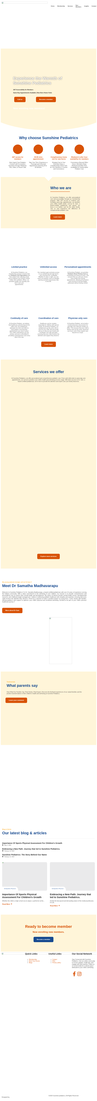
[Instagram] (79, 974)
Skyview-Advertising (16, 1097)
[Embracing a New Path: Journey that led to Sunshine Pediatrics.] (72, 876)
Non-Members (78, 6)
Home (52, 6)
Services (70, 6)
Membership (61, 6)
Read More (6, 904)
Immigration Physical (10, 888)
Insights (86, 6)
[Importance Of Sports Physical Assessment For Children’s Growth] (24, 876)
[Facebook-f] (74, 974)
